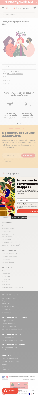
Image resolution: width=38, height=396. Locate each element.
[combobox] (32, 394)
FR (33, 394)
